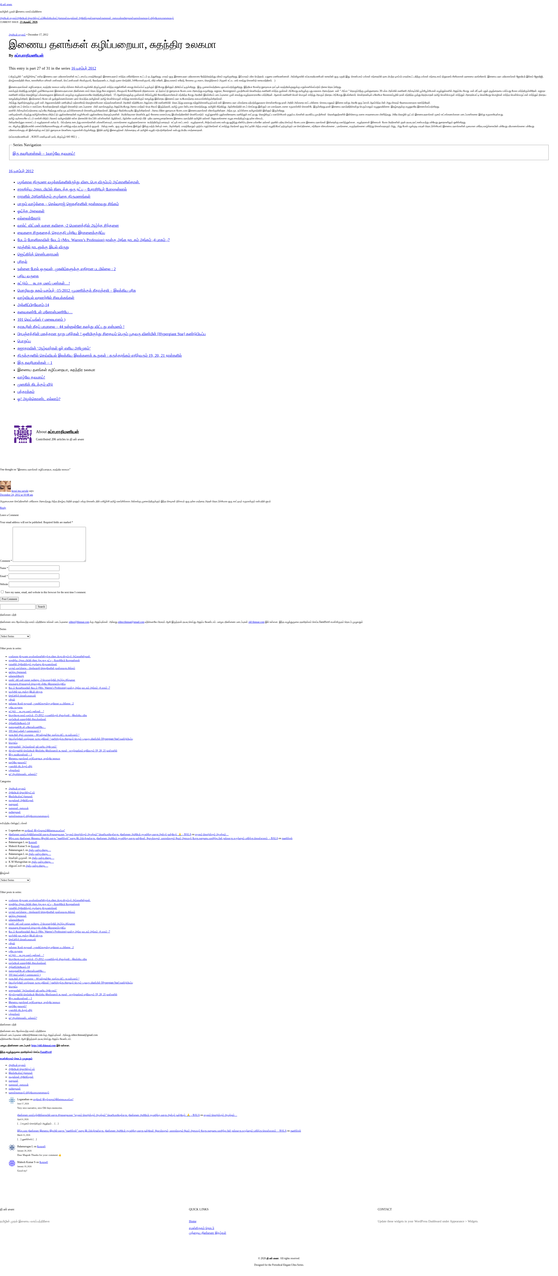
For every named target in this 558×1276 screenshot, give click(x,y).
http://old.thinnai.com (43, 1045)
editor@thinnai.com (79, 621)
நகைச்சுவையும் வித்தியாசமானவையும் (153, 18)
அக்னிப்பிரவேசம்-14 (33, 305)
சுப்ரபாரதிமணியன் (29, 55)
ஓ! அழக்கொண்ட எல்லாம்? (38, 399)
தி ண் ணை (6, 4)
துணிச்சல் (287, 838)
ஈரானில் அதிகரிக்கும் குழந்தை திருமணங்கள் (53, 196)
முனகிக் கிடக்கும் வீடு (35, 384)
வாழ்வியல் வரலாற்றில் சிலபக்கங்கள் (45, 298)
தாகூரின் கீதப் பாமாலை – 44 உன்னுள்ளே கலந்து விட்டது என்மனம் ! (70, 327)
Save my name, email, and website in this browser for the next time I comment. (45, 592)
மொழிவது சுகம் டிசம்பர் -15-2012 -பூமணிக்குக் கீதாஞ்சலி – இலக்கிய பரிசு (76, 290)
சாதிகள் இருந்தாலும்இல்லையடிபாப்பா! (45, 830)
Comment (6, 560)
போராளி (33, 842)
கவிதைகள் (127, 18)
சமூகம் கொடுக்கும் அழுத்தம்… (212, 834)
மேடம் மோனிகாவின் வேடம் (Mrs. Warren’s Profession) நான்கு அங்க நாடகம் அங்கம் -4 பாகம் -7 (93, 240)
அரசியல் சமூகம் (8, 18)
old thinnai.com (256, 621)
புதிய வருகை (28, 276)
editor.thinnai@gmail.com (131, 621)
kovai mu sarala (20, 490)
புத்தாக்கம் (25, 391)
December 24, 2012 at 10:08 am (16, 494)
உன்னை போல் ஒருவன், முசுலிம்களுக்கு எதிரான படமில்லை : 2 (66, 269)
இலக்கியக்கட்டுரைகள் (55, 18)
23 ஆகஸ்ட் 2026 (28, 22)
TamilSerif (46, 1052)
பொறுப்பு (24, 341)
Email (4, 576)
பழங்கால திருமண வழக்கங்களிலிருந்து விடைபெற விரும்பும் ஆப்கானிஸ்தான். (78, 182)
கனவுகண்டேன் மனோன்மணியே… (45, 312)
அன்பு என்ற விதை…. (40, 850)
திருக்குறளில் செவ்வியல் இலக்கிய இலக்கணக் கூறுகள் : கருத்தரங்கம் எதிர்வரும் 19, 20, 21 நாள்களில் (99, 355)
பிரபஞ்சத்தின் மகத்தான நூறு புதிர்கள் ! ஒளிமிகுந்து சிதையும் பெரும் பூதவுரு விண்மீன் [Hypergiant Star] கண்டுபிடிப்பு (111, 334)
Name (4, 568)
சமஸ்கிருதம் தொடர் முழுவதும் (16, 1058)
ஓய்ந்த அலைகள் (30, 211)
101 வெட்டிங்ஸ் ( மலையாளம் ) (41, 319)
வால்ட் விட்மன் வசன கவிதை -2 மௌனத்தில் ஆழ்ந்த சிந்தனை (68, 225)
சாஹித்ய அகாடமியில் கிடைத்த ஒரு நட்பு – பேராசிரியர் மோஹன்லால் (72, 189)
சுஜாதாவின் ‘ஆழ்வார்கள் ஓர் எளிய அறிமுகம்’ (54, 348)
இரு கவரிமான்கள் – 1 (30, 153)
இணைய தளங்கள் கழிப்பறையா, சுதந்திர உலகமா (34, 758)
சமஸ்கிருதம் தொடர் (201, 1228)
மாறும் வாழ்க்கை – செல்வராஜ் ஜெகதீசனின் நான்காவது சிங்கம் (68, 204)
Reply (3, 507)
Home (192, 1221)
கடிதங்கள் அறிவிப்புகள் (79, 18)
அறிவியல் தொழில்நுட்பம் (30, 18)
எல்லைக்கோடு (29, 218)
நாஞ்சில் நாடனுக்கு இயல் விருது (43, 247)
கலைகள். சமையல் (111, 18)
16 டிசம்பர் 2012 (83, 68)
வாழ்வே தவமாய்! (61, 153)
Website (4, 584)
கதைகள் (97, 18)
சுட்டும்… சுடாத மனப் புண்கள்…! (43, 283)
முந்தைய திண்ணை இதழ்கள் (207, 1233)
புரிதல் (22, 262)
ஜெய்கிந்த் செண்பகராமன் (38, 254)
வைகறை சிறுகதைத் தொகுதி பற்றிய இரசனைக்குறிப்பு (61, 233)
